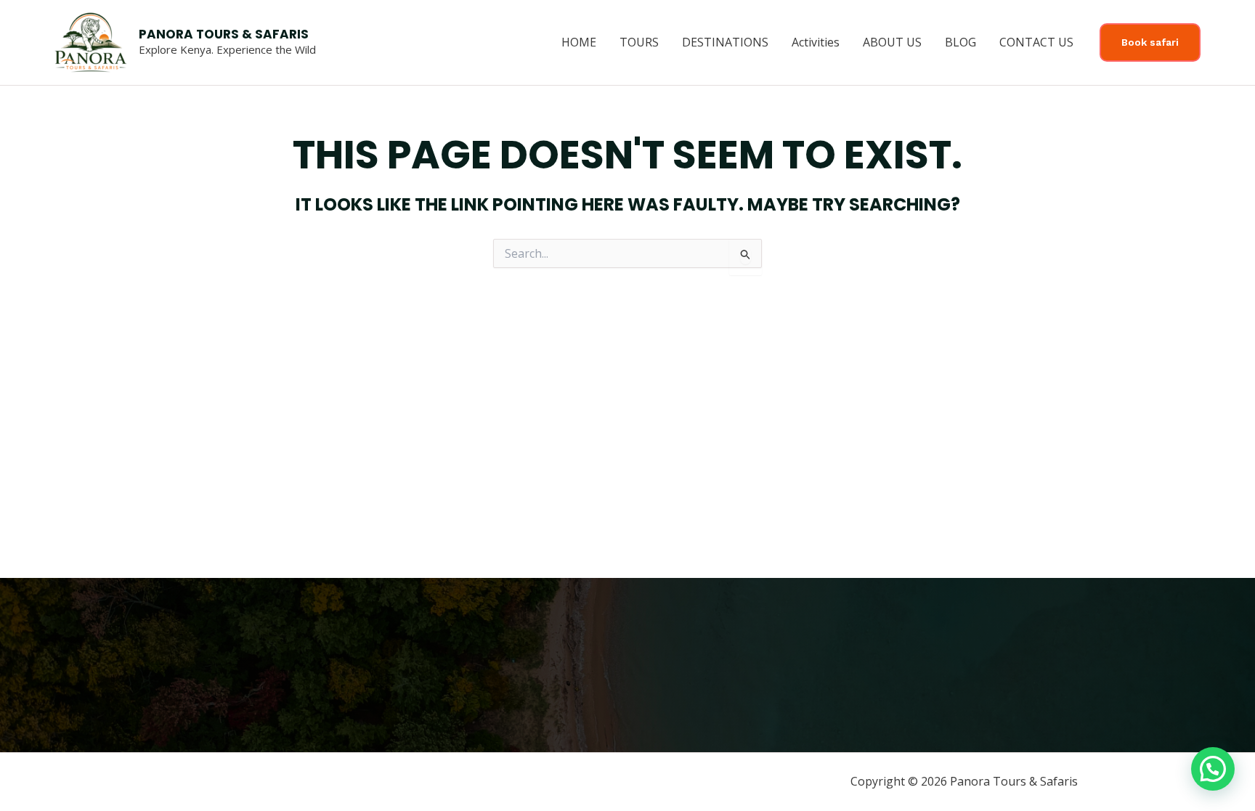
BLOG (960, 42)
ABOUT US (892, 42)
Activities (816, 42)
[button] (1150, 42)
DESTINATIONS (725, 42)
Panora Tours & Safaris (224, 34)
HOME (578, 42)
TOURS (639, 42)
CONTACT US (1036, 42)
